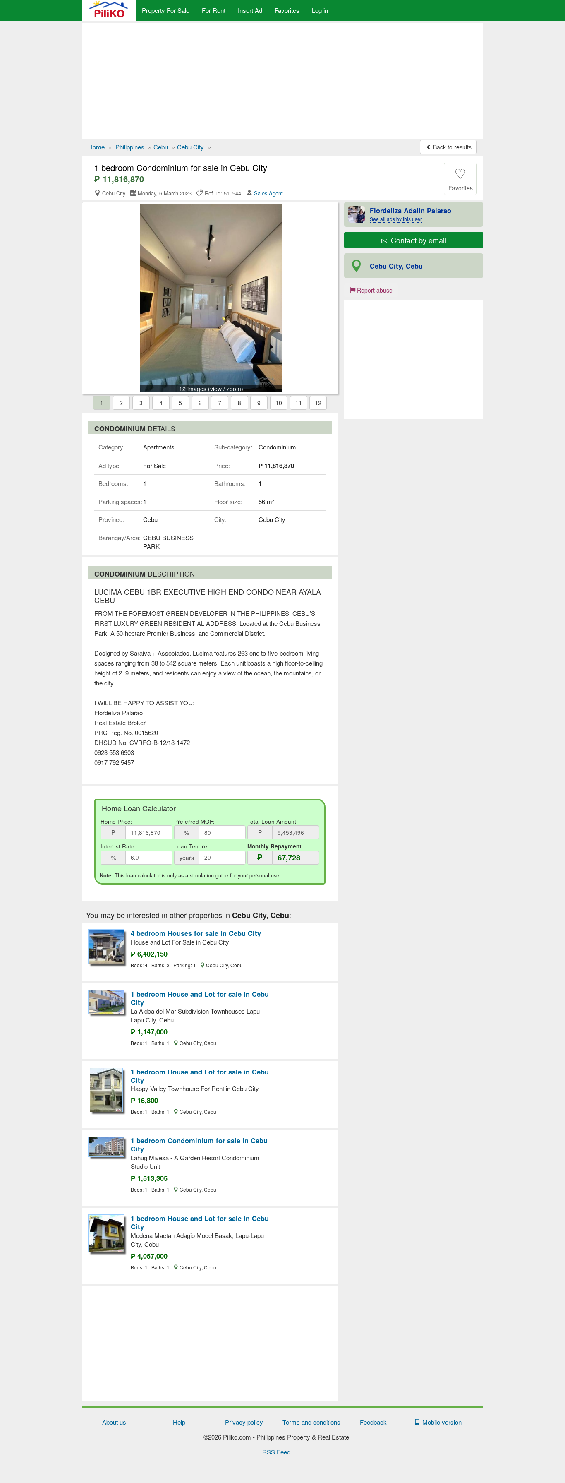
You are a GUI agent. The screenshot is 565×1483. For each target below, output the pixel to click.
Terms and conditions (311, 1422)
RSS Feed (276, 1451)
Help (179, 1422)
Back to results (451, 147)
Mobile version (440, 1422)
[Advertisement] (282, 81)
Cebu (160, 146)
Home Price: (116, 821)
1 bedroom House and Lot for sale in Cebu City (200, 998)
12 (318, 403)
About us (114, 1422)
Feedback (373, 1422)
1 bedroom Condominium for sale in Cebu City (199, 1144)
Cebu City (190, 146)
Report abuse (374, 290)
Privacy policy (244, 1422)
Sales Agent (268, 193)
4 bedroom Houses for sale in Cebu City (196, 933)
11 (298, 403)
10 (278, 403)
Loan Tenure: (191, 846)
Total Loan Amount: (272, 821)
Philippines (129, 146)
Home (96, 146)
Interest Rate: (118, 846)
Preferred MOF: (194, 821)
